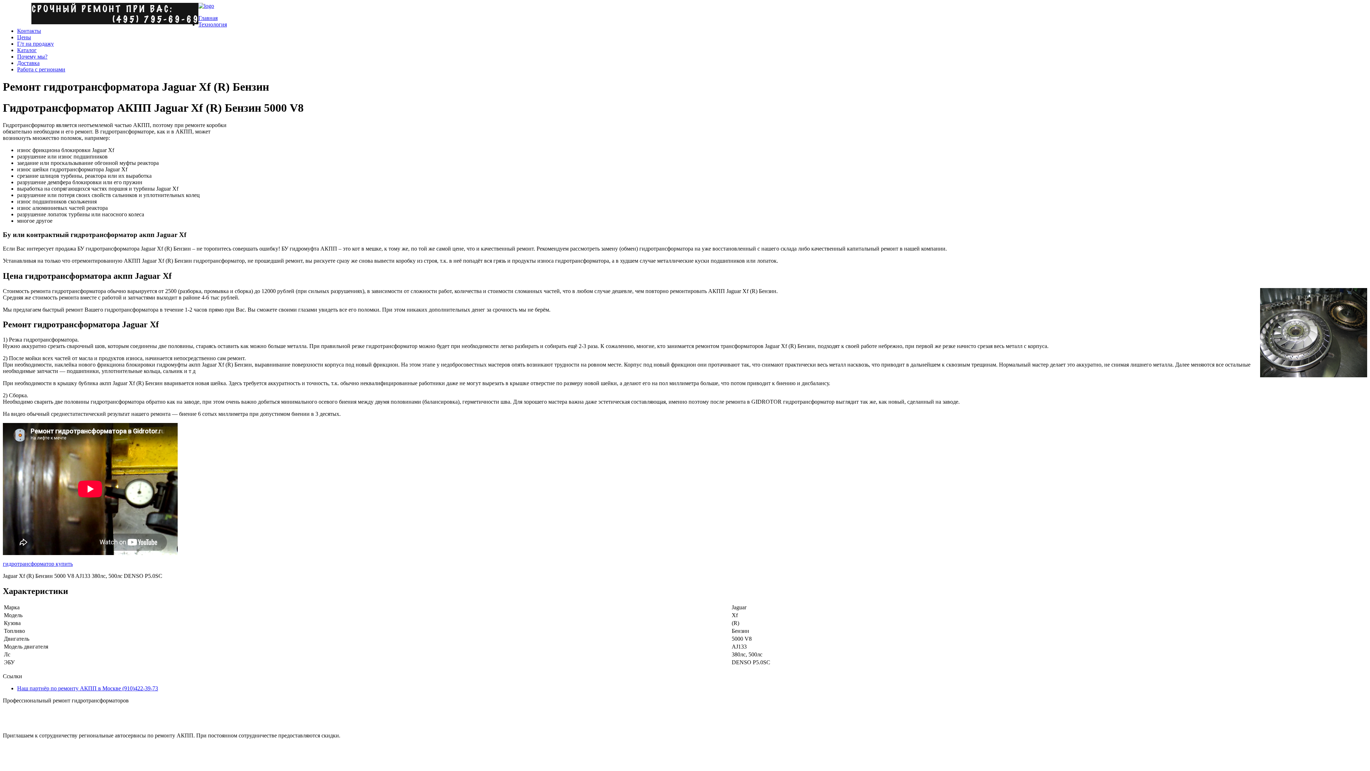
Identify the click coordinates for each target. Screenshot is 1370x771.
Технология (212, 24)
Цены (24, 37)
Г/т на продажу (35, 44)
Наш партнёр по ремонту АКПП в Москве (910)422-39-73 (87, 688)
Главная (208, 18)
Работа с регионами (41, 69)
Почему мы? (32, 57)
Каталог (27, 50)
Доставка (28, 63)
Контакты (29, 31)
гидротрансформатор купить (38, 564)
